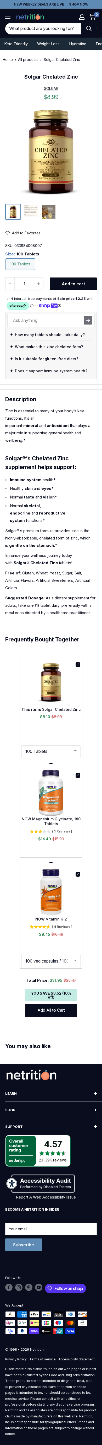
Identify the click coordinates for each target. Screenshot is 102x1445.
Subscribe (23, 1244)
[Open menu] (7, 17)
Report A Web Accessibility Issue (46, 1197)
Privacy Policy (16, 1359)
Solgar (51, 88)
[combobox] (43, 28)
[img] (13, 212)
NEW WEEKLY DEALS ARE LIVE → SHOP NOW (51, 4)
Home (8, 59)
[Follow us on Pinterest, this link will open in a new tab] (28, 1287)
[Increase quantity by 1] (38, 283)
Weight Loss (48, 43)
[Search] (89, 28)
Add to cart (73, 283)
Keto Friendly (16, 43)
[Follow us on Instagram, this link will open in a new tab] (18, 1287)
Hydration (77, 43)
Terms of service (42, 1359)
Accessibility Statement (76, 1359)
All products (28, 59)
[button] (81, 17)
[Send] (88, 320)
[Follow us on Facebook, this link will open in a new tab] (9, 1287)
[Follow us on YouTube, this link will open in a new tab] (38, 1287)
